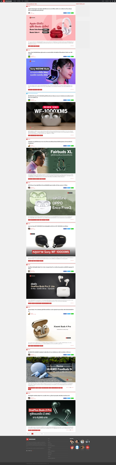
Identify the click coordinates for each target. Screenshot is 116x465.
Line (72, 56)
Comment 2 (72, 387)
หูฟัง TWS (37, 260)
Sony (38, 89)
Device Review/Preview (33, 93)
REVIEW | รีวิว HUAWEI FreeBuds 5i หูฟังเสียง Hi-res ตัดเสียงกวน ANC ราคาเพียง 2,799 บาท (49, 352)
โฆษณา (49, 456)
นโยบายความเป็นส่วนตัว (51, 458)
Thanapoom (32, 99)
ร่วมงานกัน (49, 454)
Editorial (49, 442)
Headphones (30, 89)
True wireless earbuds (55, 387)
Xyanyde (32, 145)
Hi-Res (37, 387)
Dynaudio (30, 303)
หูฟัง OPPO (43, 219)
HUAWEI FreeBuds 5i (45, 387)
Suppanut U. (32, 187)
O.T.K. (31, 12)
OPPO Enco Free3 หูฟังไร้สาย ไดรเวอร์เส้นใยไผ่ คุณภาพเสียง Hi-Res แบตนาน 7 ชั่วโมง (47, 185)
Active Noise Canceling (32, 387)
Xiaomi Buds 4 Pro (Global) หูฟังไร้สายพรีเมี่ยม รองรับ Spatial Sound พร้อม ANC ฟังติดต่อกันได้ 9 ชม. (51, 310)
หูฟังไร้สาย (41, 135)
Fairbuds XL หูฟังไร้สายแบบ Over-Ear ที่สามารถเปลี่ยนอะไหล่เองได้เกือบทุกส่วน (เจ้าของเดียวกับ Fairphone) (50, 142)
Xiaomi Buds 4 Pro (36, 345)
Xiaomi (32, 345)
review (50, 387)
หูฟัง (40, 219)
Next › (42, 433)
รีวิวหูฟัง (30, 389)
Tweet (69, 56)
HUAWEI (40, 387)
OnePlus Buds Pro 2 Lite (45, 303)
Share (65, 56)
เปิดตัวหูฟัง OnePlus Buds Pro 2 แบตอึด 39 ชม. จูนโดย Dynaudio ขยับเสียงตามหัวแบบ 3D (49, 395)
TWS (41, 89)
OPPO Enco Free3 (33, 219)
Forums (49, 449)
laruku (72, 449)
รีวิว (61, 387)
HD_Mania (82, 449)
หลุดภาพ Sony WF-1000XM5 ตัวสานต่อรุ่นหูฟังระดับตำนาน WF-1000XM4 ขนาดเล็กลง (48, 226)
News (29, 6)
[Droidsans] (7, 1)
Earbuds (30, 260)
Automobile (49, 447)
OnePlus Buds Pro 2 (38, 303)
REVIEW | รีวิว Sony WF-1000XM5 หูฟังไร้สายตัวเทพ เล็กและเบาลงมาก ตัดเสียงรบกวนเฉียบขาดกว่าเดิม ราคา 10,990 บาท (51, 96)
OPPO (29, 219)
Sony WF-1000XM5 (33, 135)
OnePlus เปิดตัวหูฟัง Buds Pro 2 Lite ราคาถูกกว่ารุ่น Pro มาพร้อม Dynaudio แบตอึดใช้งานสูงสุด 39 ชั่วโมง (51, 267)
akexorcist (77, 449)
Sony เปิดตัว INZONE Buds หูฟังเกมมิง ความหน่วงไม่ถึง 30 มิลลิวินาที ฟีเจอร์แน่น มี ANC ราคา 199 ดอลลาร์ (50, 53)
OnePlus (33, 303)
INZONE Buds (35, 89)
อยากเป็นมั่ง (87, 449)
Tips (48, 440)
